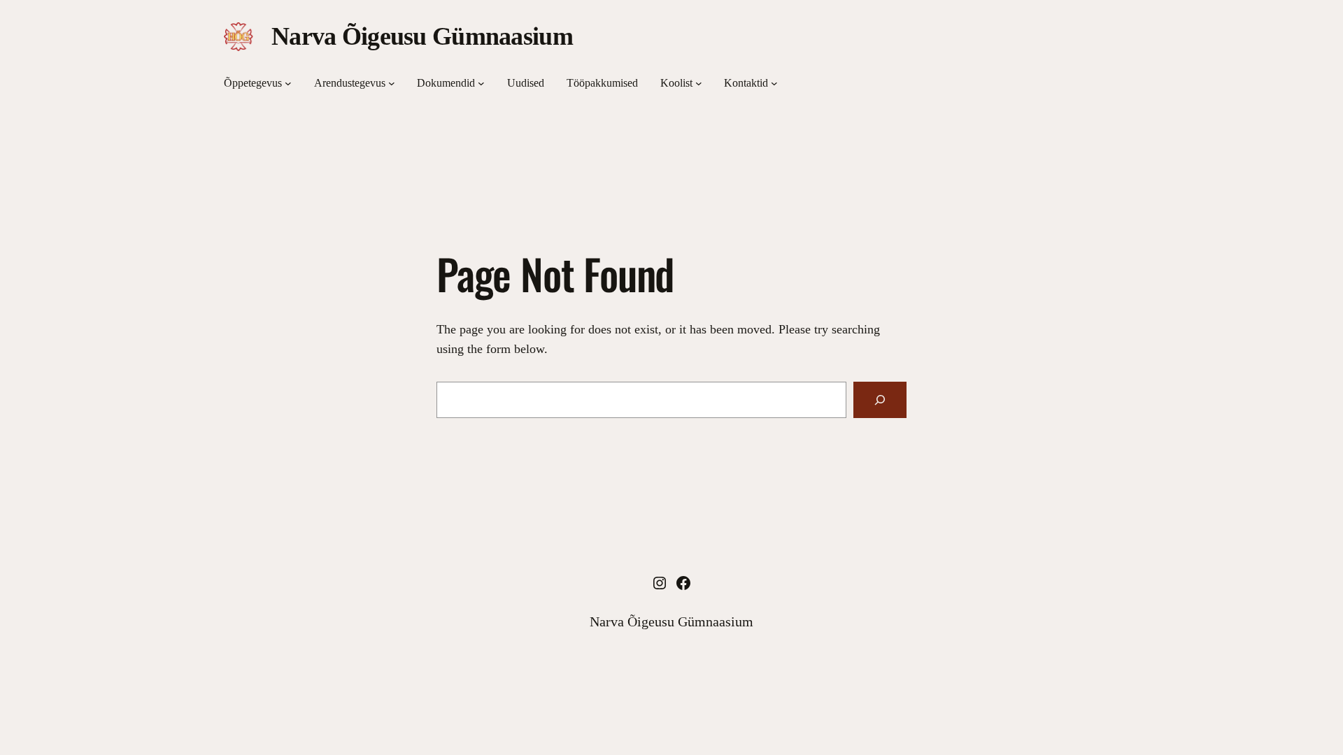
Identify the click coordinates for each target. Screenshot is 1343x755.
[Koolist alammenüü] (698, 83)
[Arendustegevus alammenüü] (391, 83)
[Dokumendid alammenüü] (481, 83)
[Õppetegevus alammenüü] (288, 83)
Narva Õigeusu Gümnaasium (422, 36)
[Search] (880, 400)
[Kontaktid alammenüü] (774, 83)
